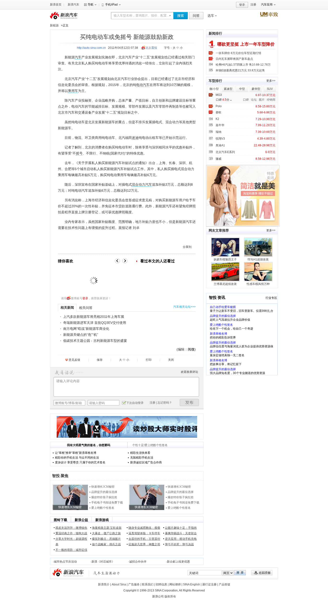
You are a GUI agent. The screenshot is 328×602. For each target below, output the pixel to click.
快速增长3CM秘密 (103, 486)
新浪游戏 (102, 520)
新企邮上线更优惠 (178, 561)
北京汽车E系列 (225, 152)
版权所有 (170, 596)
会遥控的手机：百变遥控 (144, 539)
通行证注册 (209, 584)
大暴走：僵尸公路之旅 (106, 533)
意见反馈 (74, 360)
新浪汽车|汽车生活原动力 (107, 573)
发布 (189, 402)
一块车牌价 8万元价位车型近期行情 (238, 53)
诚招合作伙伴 (137, 561)
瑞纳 (218, 132)
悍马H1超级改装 (258, 259)
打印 (149, 360)
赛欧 (218, 112)
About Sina (119, 584)
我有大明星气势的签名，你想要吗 (88, 445)
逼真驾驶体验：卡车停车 (144, 533)
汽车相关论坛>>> (184, 306)
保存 (100, 360)
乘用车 (73, 91)
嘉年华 (220, 125)
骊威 (218, 158)
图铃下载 (60, 520)
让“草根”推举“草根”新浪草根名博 (75, 453)
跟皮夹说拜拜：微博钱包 (71, 527)
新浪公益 (81, 520)
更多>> (270, 80)
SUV (270, 89)
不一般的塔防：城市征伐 (71, 550)
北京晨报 (151, 47)
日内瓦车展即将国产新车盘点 (234, 59)
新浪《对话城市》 (103, 561)
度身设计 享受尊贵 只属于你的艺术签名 (80, 462)
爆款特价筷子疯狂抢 (104, 497)
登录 (242, 4)
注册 (253, 4)
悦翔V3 (220, 138)
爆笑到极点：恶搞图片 (106, 539)
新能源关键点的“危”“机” (80, 335)
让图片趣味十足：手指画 (181, 527)
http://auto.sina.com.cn (91, 47)
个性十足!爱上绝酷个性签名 (150, 445)
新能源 (54, 25)
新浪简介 (103, 584)
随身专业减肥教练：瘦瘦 (144, 527)
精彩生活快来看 (140, 453)
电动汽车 (143, 85)
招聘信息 (161, 584)
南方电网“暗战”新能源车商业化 (86, 329)
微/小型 (214, 89)
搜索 (180, 16)
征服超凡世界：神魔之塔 (144, 544)
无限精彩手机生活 (141, 457)
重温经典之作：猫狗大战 (71, 533)
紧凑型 (228, 89)
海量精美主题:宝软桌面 (106, 527)
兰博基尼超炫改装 (225, 284)
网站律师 (175, 584)
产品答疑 (224, 584)
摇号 (79, 153)
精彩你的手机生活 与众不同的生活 (77, 457)
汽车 (78, 57)
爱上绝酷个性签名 (102, 508)
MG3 (219, 95)
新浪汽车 (73, 4)
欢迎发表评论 (189, 372)
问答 (196, 16)
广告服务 (134, 584)
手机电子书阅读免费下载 (107, 502)
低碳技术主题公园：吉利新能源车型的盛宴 (95, 341)
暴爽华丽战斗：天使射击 (181, 533)
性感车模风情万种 (258, 284)
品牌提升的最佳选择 (104, 492)
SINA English (191, 584)
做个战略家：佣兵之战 (106, 544)
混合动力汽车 (142, 184)
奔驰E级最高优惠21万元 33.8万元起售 (240, 70)
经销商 (271, 99)
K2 (217, 119)
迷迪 (135, 138)
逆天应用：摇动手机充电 (181, 539)
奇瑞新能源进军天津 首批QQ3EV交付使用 (94, 323)
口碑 (246, 99)
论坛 (254, 99)
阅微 (191, 349)
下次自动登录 (135, 403)
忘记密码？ (165, 402)
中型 (242, 89)
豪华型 (256, 89)
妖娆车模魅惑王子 (225, 259)
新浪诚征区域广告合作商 (146, 462)
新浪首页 (55, 4)
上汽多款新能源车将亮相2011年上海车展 (93, 317)
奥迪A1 (220, 145)
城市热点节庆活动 (65, 561)
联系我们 (147, 584)
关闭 (171, 360)
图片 (262, 99)
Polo (219, 106)
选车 (210, 16)
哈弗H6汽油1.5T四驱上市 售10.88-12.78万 (243, 64)
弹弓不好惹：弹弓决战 (179, 544)
